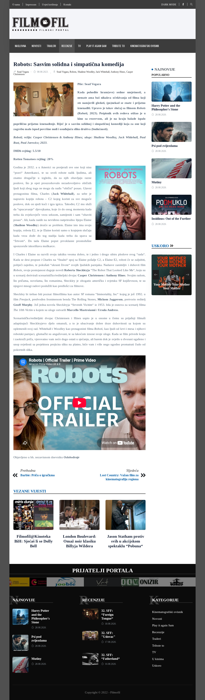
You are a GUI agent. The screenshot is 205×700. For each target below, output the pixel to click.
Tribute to (118, 46)
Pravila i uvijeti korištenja (30, 59)
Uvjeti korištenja (50, 4)
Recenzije (66, 46)
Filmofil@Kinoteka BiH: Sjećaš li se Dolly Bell (33, 541)
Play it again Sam (96, 46)
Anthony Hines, (118, 71)
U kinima (158, 659)
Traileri (51, 46)
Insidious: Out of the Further (171, 218)
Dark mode (168, 4)
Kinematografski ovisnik (144, 46)
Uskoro (160, 246)
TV (79, 46)
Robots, (74, 71)
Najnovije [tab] (165, 69)
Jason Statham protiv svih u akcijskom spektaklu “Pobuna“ (125, 541)
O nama (16, 4)
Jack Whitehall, (103, 71)
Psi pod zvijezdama (165, 145)
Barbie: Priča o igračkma (37, 475)
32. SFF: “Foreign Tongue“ (107, 614)
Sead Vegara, (63, 71)
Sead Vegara (23, 71)
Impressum (31, 4)
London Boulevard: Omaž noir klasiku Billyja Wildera (79, 541)
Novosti (36, 46)
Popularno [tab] (160, 74)
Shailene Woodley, (87, 71)
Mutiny (157, 182)
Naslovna (20, 46)
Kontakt (67, 4)
